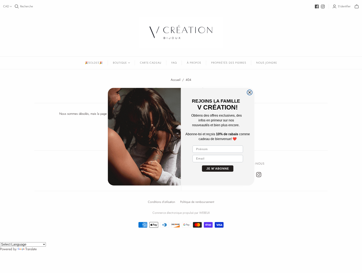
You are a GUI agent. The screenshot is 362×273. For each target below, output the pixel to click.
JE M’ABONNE (217, 168)
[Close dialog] (249, 92)
